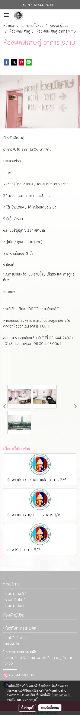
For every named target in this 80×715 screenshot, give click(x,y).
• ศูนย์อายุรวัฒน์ (13, 605)
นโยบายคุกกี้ (30, 700)
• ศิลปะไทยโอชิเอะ (14, 638)
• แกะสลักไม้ (11, 643)
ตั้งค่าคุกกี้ (27, 708)
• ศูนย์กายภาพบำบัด (15, 593)
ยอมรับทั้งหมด (50, 708)
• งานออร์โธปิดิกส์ (14, 599)
